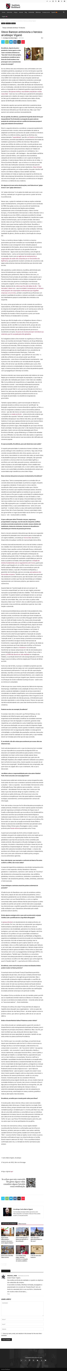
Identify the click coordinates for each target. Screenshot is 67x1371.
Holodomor (22, 647)
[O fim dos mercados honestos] (37, 1249)
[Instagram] (53, 1)
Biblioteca (38, 12)
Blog (26, 12)
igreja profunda (7, 922)
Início (2, 21)
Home (3, 12)
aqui (11, 1171)
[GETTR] (50, 1)
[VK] (15, 42)
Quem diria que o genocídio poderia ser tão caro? (36, 1239)
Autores (21, 12)
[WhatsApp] (7, 42)
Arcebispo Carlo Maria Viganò (10, 38)
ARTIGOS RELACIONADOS (9, 1223)
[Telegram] (58, 1)
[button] (64, 12)
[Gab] (47, 1)
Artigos (15, 12)
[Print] (19, 42)
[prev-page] (2, 1264)
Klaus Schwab (37, 167)
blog (17, 1235)
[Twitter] (61, 1)
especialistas (17, 137)
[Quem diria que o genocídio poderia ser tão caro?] (37, 1231)
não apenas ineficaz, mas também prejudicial (22, 91)
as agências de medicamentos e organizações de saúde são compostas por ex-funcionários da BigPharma (20, 258)
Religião (13, 23)
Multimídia (31, 12)
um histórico (31, 137)
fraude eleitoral (15, 828)
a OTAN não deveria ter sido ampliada (17, 654)
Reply (8, 1294)
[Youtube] (64, 1)
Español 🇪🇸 (54, 12)
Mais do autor (22, 1223)
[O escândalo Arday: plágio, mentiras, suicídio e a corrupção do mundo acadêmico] (22, 1249)
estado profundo (16, 414)
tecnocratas (27, 538)
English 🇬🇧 (4, 16)
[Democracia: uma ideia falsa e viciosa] (7, 1249)
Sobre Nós (9, 12)
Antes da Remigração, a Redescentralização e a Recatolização (22, 1239)
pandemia (8, 23)
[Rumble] (56, 1)
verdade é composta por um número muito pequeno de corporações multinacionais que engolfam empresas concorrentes (22, 290)
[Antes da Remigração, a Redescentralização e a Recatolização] (22, 1231)
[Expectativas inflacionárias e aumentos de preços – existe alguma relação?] (7, 1231)
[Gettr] (23, 42)
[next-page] (5, 1264)
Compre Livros (46, 12)
